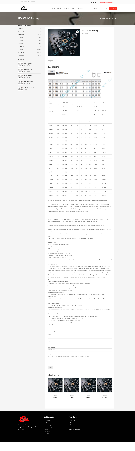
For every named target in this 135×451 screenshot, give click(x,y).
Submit (50, 367)
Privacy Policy (73, 425)
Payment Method (74, 427)
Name (49, 334)
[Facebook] (91, 2)
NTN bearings (76, 206)
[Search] (106, 8)
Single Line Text (51, 347)
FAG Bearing (21, 55)
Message (50, 354)
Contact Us (72, 422)
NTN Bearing (47, 422)
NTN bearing (21, 43)
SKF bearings (83, 206)
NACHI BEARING (21, 31)
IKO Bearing (20, 37)
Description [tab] (50, 62)
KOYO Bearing (48, 425)
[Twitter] (93, 2)
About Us (72, 420)
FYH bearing (21, 34)
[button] (113, 8)
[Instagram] (95, 2)
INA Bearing (20, 28)
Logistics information (75, 429)
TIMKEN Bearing (21, 52)
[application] (69, 8)
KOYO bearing (21, 49)
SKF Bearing (21, 40)
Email (49, 341)
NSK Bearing (21, 46)
